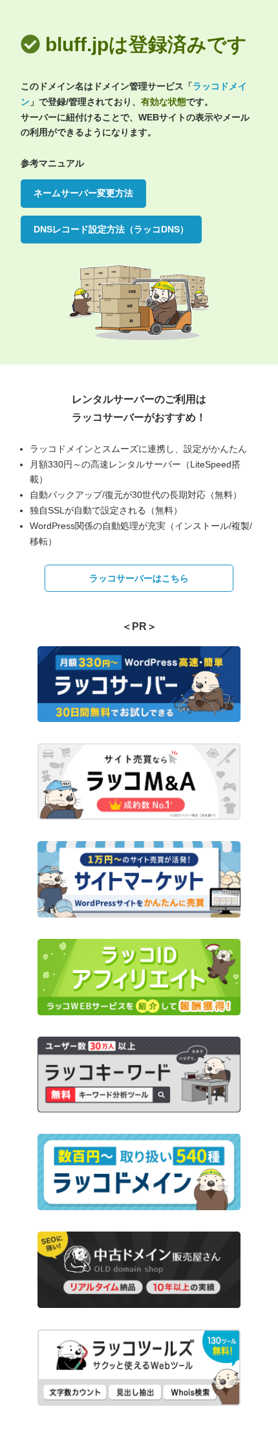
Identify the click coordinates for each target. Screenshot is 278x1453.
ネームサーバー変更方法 (83, 193)
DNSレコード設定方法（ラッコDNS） (111, 229)
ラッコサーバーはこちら (139, 578)
